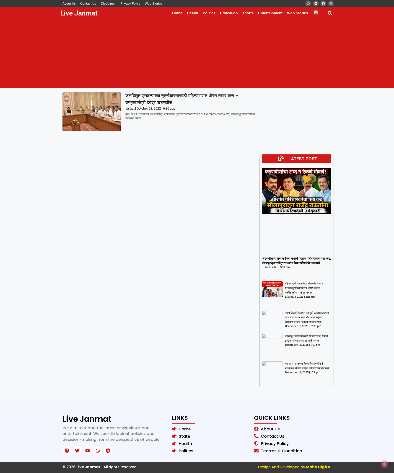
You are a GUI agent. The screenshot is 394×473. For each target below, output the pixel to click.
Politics (209, 13)
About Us (69, 3)
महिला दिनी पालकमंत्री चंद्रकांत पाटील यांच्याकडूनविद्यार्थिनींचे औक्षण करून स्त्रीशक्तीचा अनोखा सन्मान (304, 288)
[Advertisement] (197, 53)
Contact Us (88, 3)
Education (229, 13)
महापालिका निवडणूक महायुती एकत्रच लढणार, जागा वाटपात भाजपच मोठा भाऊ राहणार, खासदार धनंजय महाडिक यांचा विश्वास (307, 317)
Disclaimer (108, 3)
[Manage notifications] (384, 464)
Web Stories (153, 3)
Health (192, 13)
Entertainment (270, 13)
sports (248, 13)
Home (177, 13)
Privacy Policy (130, 3)
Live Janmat (79, 13)
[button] (330, 13)
